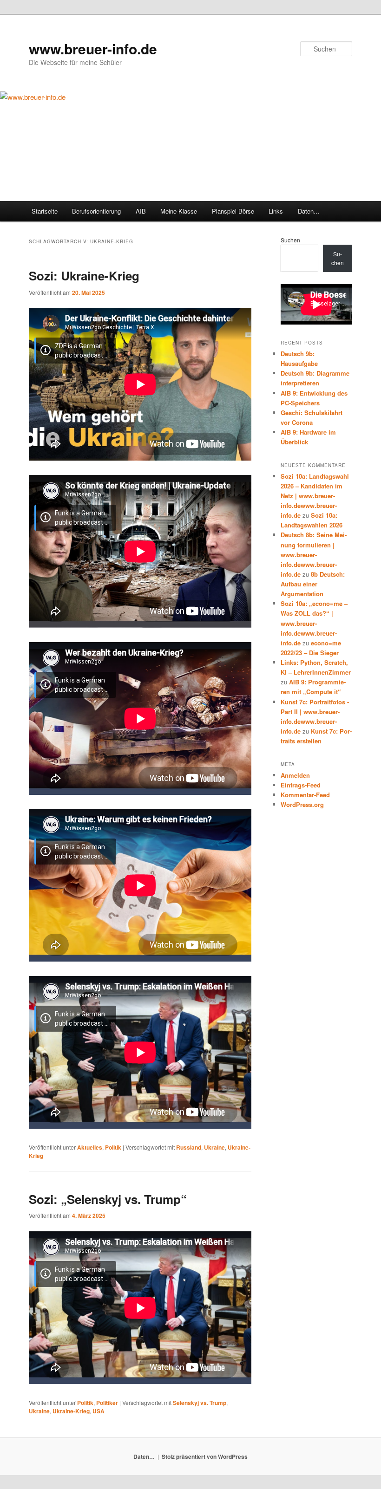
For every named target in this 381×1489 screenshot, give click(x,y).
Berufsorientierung (96, 211)
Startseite (45, 211)
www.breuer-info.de (93, 49)
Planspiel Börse (233, 211)
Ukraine (214, 1147)
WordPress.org (302, 804)
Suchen (290, 240)
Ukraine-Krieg (71, 1411)
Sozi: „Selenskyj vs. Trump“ (108, 1199)
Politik (113, 1147)
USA (98, 1411)
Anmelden (295, 775)
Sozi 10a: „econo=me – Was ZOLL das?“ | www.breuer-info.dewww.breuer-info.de (314, 623)
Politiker (107, 1402)
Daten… (309, 211)
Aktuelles (89, 1147)
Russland (188, 1147)
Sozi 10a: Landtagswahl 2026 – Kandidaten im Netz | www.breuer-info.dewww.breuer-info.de (315, 496)
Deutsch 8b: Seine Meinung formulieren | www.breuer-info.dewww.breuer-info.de (314, 554)
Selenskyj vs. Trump (199, 1402)
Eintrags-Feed (301, 784)
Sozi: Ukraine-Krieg (84, 275)
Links (276, 211)
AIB (141, 211)
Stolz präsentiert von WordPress (205, 1456)
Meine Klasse (178, 211)
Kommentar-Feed (305, 794)
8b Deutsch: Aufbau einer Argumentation (313, 584)
